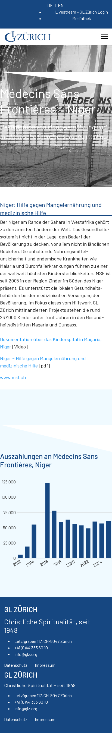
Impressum (45, 665)
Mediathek (81, 18)
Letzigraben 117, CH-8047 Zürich (43, 641)
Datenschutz (15, 665)
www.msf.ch (13, 377)
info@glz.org (25, 654)
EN (61, 5)
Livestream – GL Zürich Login (81, 11)
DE (50, 5)
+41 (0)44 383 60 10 (31, 647)
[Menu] (104, 37)
